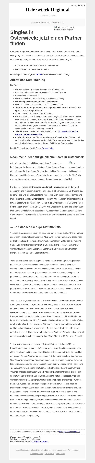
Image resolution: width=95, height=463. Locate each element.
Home (17, 450)
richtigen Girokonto (39, 441)
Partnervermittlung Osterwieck (33, 450)
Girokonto (50, 450)
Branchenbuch (58, 22)
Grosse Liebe (48, 148)
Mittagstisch (45, 22)
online (39, 74)
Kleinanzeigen (60, 450)
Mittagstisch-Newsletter (69, 432)
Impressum (60, 454)
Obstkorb (34, 22)
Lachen (40, 454)
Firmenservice (73, 450)
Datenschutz (49, 454)
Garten (33, 454)
